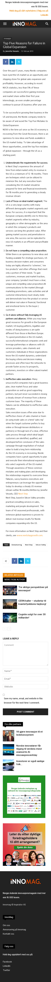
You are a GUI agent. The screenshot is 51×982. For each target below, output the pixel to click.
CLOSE (46, 18)
